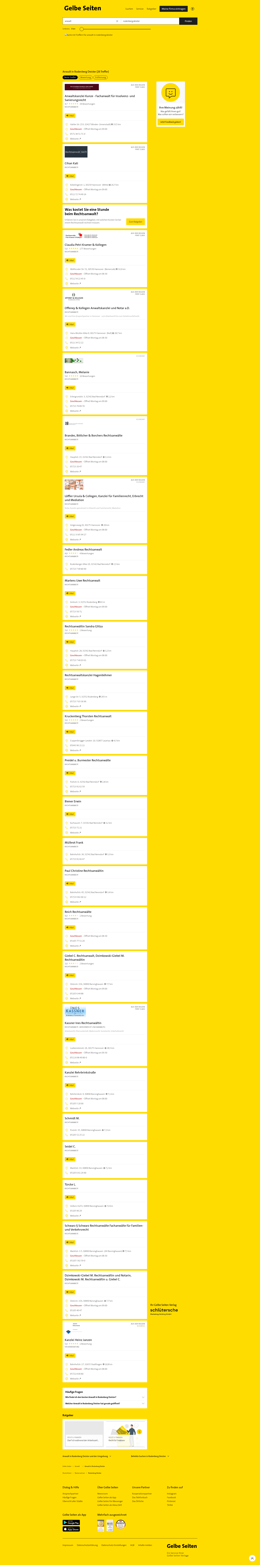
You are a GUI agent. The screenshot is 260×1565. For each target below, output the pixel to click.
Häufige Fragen (70, 1497)
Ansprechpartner (70, 1493)
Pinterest (171, 1501)
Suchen (129, 8)
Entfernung (100, 77)
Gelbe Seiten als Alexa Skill (109, 1505)
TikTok (170, 1505)
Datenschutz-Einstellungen (113, 1545)
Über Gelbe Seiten (107, 1487)
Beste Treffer (70, 77)
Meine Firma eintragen (174, 8)
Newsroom (102, 1493)
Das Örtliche (138, 1501)
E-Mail (71, 115)
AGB (132, 1545)
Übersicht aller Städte (73, 1501)
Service (140, 8)
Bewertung (85, 77)
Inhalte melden (145, 1545)
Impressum (68, 1545)
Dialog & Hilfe (71, 1487)
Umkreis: (69, 29)
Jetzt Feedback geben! (170, 122)
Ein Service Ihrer (178, 1554)
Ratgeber (151, 8)
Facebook (171, 1497)
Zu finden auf (175, 1487)
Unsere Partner (141, 1487)
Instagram (171, 1493)
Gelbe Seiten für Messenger (110, 1501)
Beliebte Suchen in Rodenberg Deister (148, 1456)
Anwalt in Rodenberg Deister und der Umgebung (85, 1456)
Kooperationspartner (142, 1493)
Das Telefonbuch (139, 1497)
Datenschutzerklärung (87, 1545)
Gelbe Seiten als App (106, 1497)
